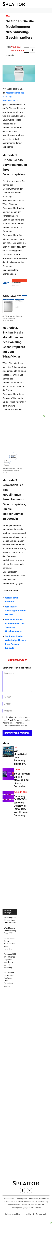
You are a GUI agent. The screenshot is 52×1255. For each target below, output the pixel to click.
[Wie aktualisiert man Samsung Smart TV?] (8, 751)
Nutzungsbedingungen (20, 1208)
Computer (19, 770)
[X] (29, 1190)
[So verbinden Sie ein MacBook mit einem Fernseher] (8, 774)
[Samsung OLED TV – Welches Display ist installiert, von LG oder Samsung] (8, 796)
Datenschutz (36, 1208)
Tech (8, 16)
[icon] (42, 4)
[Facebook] (26, 50)
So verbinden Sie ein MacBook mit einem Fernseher (22, 780)
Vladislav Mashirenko (17, 48)
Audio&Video (20, 792)
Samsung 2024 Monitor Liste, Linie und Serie (10, 920)
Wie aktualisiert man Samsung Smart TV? (10, 930)
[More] (32, 50)
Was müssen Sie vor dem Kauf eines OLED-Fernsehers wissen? (9, 979)
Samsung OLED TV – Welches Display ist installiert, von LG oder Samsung (21, 805)
